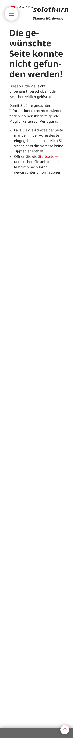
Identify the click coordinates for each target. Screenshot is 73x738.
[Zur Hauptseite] (39, 19)
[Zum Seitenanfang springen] (64, 729)
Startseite (46, 156)
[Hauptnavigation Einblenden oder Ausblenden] (11, 14)
